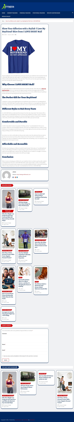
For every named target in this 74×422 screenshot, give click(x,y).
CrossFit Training (12, 13)
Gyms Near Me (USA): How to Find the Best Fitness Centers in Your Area (41, 244)
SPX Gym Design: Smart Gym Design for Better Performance (24, 203)
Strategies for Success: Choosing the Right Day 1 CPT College (8, 313)
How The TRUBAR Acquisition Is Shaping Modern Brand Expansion (24, 255)
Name (3, 344)
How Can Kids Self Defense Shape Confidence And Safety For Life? (41, 196)
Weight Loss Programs (53, 13)
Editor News (25, 419)
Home (3, 13)
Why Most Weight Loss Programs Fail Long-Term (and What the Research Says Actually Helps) (8, 217)
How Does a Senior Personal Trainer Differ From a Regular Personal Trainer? (8, 255)
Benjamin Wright (7, 222)
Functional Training (39, 13)
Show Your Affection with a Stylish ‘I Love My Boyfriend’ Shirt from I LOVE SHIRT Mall (23, 21)
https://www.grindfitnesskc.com (24, 174)
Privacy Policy (6, 16)
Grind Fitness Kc (18, 419)
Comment (4, 333)
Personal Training (25, 13)
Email (3, 350)
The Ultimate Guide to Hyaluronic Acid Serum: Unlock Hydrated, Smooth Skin (41, 286)
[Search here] (72, 12)
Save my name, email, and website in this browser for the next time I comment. (21, 356)
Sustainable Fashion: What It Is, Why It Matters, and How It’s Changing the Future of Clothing (24, 283)
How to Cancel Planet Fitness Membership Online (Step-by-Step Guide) (7, 296)
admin (5, 34)
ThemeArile (32, 419)
